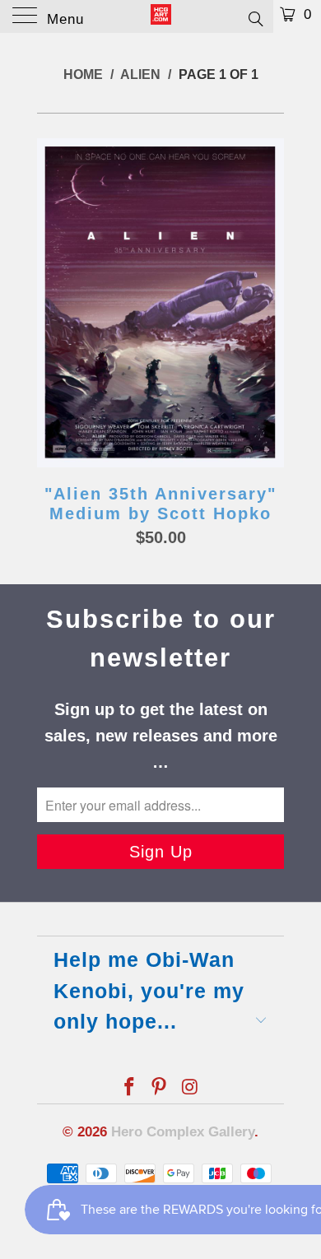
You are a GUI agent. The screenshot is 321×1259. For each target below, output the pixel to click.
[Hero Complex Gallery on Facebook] (129, 1088)
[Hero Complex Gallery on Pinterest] (159, 1088)
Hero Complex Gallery (182, 1132)
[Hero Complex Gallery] (161, 16)
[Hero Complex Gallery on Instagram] (190, 1088)
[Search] (254, 18)
